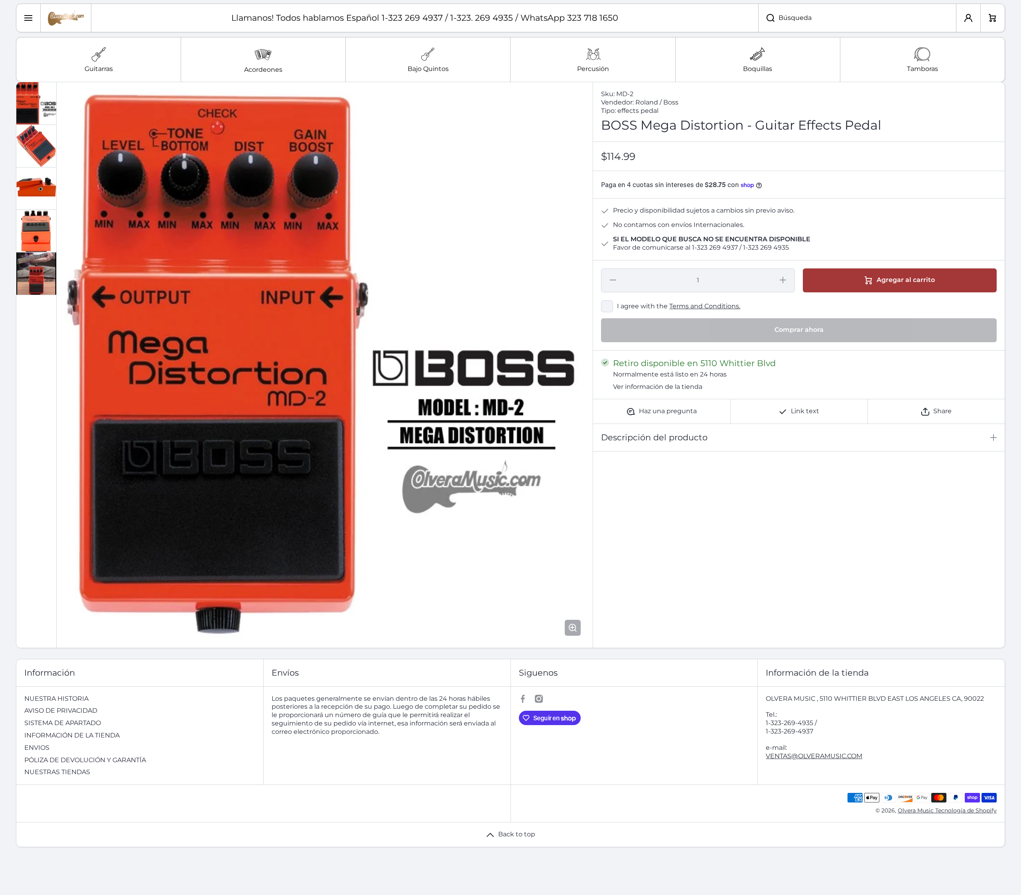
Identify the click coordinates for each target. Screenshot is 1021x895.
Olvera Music (916, 810)
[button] (936, 411)
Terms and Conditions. (704, 306)
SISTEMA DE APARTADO (62, 723)
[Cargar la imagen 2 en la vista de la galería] (36, 146)
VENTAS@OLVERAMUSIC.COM (814, 756)
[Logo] (66, 18)
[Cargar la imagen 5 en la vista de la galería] (36, 273)
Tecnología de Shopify (966, 810)
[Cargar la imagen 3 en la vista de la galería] (36, 188)
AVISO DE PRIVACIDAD (60, 710)
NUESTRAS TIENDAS (57, 772)
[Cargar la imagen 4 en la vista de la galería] (36, 231)
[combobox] (857, 18)
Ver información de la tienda (657, 386)
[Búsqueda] (766, 18)
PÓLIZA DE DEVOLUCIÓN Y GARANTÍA (85, 760)
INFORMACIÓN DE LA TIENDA (72, 735)
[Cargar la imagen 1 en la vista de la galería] (36, 103)
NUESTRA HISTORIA (56, 698)
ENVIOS (36, 747)
